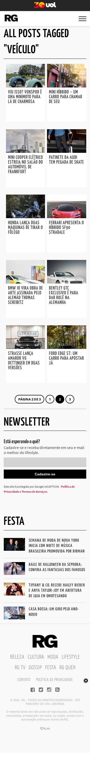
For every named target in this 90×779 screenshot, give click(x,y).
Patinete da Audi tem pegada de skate (66, 160)
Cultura (36, 657)
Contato (24, 680)
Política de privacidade (54, 680)
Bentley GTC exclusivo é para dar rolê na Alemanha (63, 295)
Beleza (17, 657)
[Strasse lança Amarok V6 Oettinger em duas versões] (25, 347)
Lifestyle (71, 657)
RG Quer (68, 667)
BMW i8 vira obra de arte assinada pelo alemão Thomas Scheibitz (25, 295)
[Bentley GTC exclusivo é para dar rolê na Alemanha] (66, 282)
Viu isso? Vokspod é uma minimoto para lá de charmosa (25, 97)
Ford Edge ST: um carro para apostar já (66, 358)
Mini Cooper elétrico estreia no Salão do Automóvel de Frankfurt (25, 164)
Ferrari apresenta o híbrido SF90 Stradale (66, 228)
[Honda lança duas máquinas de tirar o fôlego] (25, 216)
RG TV (20, 667)
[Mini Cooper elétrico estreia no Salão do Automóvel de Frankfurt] (25, 151)
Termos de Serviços (34, 491)
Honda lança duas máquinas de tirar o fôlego (25, 228)
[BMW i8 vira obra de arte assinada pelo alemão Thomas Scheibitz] (25, 282)
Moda (53, 657)
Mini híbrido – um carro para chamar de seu (65, 97)
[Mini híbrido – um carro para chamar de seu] (66, 85)
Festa (50, 667)
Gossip (35, 667)
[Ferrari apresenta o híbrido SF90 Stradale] (66, 216)
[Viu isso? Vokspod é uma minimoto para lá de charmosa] (25, 85)
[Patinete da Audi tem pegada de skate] (66, 151)
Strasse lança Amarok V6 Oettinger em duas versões (24, 360)
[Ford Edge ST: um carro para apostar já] (66, 347)
